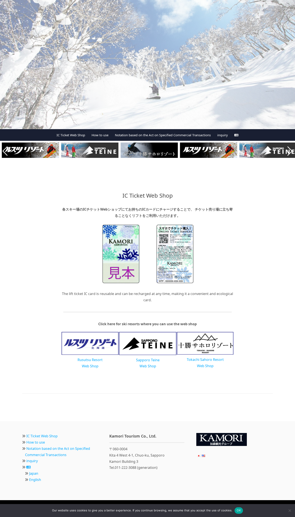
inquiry (222, 135)
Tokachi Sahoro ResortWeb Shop (205, 362)
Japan (33, 473)
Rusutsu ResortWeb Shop (90, 362)
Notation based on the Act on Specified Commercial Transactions (163, 135)
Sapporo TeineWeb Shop (148, 363)
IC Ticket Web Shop (71, 135)
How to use (100, 135)
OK (239, 510)
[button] (5, 151)
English (35, 479)
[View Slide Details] (147, 64)
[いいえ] (289, 510)
